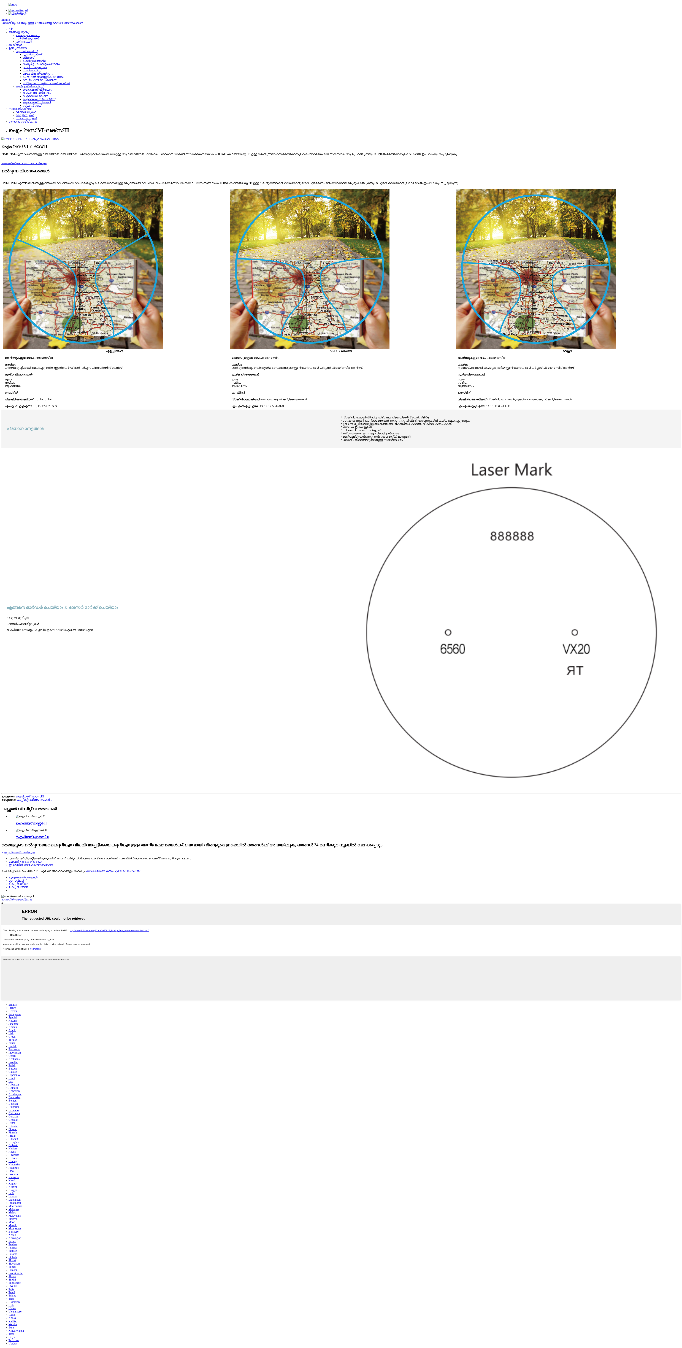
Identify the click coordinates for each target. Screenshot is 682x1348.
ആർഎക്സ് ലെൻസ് (29, 86)
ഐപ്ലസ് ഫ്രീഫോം (37, 92)
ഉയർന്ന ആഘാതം (35, 67)
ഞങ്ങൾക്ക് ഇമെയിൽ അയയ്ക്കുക (24, 163)
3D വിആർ (15, 44)
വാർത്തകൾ (24, 41)
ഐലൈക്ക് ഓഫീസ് (36, 96)
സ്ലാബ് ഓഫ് (32, 105)
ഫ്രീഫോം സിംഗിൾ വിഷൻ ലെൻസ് (46, 83)
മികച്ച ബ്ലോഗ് (18, 883)
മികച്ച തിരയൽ (18, 887)
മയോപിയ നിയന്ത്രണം (38, 73)
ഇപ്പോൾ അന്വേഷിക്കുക (18, 852)
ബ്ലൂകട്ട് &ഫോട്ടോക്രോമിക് (41, 64)
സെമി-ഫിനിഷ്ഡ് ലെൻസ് (40, 80)
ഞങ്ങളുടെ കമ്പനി (28, 35)
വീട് (11, 28)
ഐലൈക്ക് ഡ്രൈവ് (37, 102)
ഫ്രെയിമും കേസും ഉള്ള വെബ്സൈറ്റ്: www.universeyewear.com (42, 22)
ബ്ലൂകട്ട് (28, 57)
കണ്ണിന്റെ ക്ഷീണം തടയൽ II (34, 799)
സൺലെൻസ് (32, 70)
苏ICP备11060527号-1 (128, 871)
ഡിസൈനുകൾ (26, 118)
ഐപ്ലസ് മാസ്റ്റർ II (31, 823)
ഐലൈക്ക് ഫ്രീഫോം (37, 89)
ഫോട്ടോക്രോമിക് (34, 60)
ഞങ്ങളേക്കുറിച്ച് (19, 32)
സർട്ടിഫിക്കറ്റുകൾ (27, 38)
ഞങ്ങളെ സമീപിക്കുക (23, 121)
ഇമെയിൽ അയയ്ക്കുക (16, 899)
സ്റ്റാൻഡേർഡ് (32, 54)
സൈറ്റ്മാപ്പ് (16, 880)
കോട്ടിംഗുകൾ (25, 115)
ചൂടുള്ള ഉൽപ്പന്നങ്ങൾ (23, 877)
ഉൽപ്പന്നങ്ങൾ (18, 48)
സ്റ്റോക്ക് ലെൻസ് (26, 51)
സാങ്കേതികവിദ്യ (20, 108)
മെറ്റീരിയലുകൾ (26, 111)
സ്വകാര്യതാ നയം (99, 871)
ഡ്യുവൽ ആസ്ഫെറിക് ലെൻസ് (43, 76)
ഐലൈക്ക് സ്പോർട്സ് (39, 99)
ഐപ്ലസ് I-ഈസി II (30, 796)
